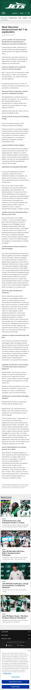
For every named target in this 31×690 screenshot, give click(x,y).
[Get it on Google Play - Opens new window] (21, 646)
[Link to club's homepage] (3, 12)
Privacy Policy (7, 673)
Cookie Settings (15, 677)
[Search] (25, 13)
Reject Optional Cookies (15, 681)
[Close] (29, 651)
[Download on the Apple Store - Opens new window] (9, 645)
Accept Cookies (15, 686)
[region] (15, 669)
